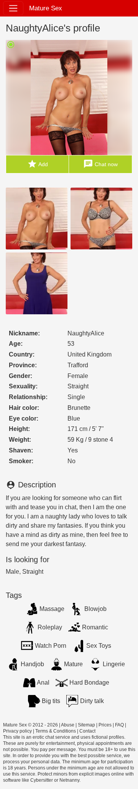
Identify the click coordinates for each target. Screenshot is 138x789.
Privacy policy (17, 731)
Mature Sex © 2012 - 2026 (30, 725)
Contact (87, 731)
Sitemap (86, 725)
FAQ (119, 725)
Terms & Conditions (55, 731)
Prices (105, 725)
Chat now (100, 164)
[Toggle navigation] (13, 8)
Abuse (67, 725)
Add (37, 164)
